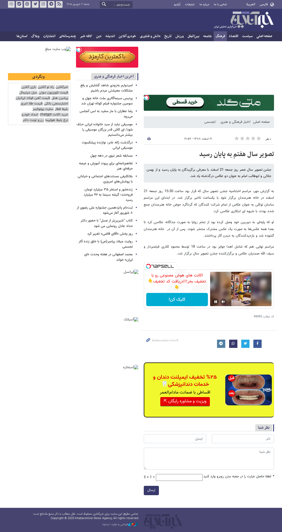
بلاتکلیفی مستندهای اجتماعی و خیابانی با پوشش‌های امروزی (105, 179)
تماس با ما (220, 4)
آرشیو (177, 4)
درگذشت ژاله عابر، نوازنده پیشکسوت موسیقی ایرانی (107, 145)
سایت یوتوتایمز (42, 109)
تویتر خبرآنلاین (35, 4)
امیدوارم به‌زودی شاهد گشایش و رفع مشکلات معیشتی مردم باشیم (106, 88)
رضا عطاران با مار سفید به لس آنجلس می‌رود (106, 114)
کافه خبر (86, 36)
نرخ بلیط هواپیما (56, 120)
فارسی (264, 4)
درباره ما (204, 4)
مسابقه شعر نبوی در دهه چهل (111, 156)
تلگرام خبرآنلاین (51, 4)
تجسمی (209, 122)
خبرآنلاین (243, 20)
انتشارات (49, 36)
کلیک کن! (177, 299)
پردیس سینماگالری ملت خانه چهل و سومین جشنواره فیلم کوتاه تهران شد (107, 101)
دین (99, 36)
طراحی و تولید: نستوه (115, 524)
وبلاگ (35, 36)
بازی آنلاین (28, 87)
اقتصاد (233, 36)
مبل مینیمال (28, 92)
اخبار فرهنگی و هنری (235, 122)
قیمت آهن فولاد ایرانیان (33, 98)
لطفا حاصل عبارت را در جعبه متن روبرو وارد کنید (238, 476)
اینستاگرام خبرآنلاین (43, 4)
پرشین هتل (59, 98)
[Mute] (223, 301)
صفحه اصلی (264, 36)
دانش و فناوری (150, 36)
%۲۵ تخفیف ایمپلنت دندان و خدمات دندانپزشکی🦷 (185, 381)
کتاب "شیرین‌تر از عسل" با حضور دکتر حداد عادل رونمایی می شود (107, 223)
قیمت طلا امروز (31, 103)
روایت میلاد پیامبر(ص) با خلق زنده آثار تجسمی (105, 244)
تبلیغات (190, 4)
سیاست (247, 36)
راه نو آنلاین (46, 87)
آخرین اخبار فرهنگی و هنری (114, 76)
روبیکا (11, 4)
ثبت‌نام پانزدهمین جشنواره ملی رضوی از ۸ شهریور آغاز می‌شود (105, 210)
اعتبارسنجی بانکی (56, 103)
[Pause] (215, 301)
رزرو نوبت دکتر (33, 120)
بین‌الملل (193, 36)
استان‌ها (22, 36)
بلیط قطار (61, 109)
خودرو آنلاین (127, 36)
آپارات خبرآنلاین (27, 4)
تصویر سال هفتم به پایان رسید (236, 154)
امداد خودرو (29, 114)
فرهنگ (220, 36)
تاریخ (168, 36)
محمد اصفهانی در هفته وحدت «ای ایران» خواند (108, 257)
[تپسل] (146, 97)
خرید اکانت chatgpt (54, 114)
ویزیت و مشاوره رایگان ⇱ (185, 401)
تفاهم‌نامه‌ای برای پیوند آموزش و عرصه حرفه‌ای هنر (106, 166)
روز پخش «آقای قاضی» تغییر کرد (110, 234)
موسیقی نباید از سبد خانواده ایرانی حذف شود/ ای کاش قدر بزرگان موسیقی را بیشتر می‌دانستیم (105, 130)
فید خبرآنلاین (59, 4)
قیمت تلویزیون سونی (53, 92)
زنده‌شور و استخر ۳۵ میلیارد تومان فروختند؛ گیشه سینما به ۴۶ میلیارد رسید (108, 195)
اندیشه (110, 36)
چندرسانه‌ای (67, 36)
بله (19, 4)
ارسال (151, 490)
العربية (250, 4)
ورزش (179, 36)
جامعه (207, 36)
